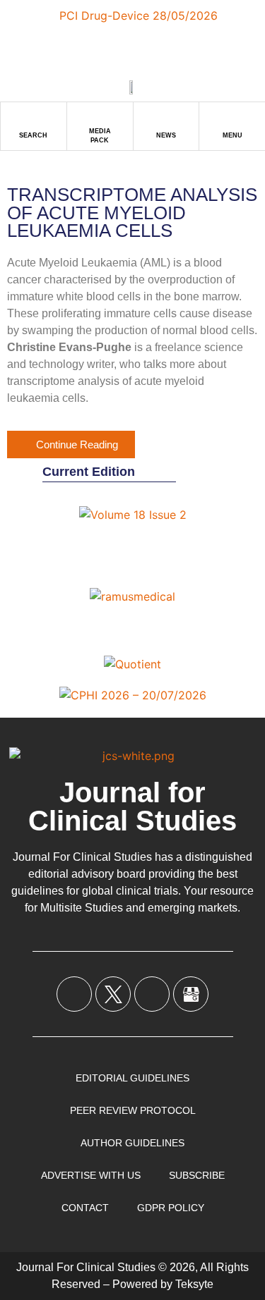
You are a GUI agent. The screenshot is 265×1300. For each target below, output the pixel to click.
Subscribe (197, 1175)
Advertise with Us (91, 1175)
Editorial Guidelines (132, 1078)
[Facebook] (74, 994)
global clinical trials (130, 891)
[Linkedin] (152, 994)
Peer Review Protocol (133, 1110)
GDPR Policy (170, 1207)
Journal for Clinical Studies (132, 806)
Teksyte (194, 1284)
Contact (85, 1207)
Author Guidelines (132, 1142)
